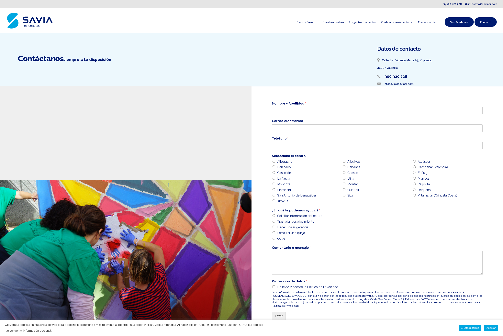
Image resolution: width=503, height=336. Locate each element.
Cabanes (353, 167)
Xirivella (282, 201)
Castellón (284, 173)
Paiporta (424, 184)
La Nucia (283, 178)
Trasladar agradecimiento (295, 221)
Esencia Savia (305, 22)
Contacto (485, 22)
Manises (424, 178)
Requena (424, 190)
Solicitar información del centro (299, 216)
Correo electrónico (288, 121)
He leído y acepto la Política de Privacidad (307, 287)
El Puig (423, 173)
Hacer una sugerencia (292, 227)
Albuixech (354, 161)
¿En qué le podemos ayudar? (296, 210)
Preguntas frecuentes (362, 22)
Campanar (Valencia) (433, 167)
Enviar (279, 316)
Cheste (352, 173)
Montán (353, 184)
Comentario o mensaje (291, 248)
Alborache (284, 161)
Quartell (353, 190)
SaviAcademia (459, 22)
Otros (281, 238)
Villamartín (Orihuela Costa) (437, 195)
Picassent (284, 190)
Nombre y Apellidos (289, 103)
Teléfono (280, 138)
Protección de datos (289, 281)
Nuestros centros (333, 22)
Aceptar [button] (491, 327)
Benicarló (284, 167)
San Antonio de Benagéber (296, 195)
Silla (350, 195)
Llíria (350, 178)
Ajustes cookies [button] (470, 327)
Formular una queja (291, 233)
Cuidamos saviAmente (395, 22)
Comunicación (427, 22)
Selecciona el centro (289, 156)
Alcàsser (424, 161)
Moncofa (283, 184)
